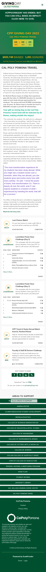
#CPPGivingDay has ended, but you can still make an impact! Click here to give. (23, 16)
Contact (23, 505)
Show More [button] (7, 272)
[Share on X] (20, 375)
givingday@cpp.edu (31, 385)
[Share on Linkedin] (26, 375)
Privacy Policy (23, 509)
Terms (20, 561)
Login (25, 561)
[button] (31, 375)
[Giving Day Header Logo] (11, 4)
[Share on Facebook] (14, 375)
